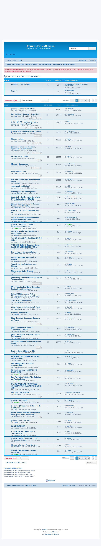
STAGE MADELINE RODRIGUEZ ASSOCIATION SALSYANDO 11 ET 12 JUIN (26, 386)
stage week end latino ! (20, 186)
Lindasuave (70, 131)
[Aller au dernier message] (75, 108)
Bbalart (16, 249)
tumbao (16, 402)
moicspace (70, 114)
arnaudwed (70, 405)
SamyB (16, 422)
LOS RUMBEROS (18, 426)
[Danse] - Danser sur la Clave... (23, 109)
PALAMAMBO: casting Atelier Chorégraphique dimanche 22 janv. (25, 295)
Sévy (15, 353)
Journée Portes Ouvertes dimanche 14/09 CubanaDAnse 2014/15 (25, 198)
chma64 (69, 179)
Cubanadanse (18, 201)
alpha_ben (17, 297)
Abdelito (16, 235)
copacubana (18, 309)
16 (38, 118)
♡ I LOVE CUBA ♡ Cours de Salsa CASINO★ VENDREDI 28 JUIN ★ (25, 246)
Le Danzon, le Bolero (19, 156)
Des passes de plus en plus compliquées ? (22, 364)
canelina (16, 428)
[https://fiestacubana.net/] (15, 47)
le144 (15, 188)
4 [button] (85, 101)
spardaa (16, 193)
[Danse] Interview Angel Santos (24, 445)
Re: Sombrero (69, 90)
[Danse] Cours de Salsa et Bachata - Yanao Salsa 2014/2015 (25, 205)
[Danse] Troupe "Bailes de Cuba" (24, 438)
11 (38, 128)
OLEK (69, 146)
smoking (16, 314)
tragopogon (17, 338)
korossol (16, 125)
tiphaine (16, 268)
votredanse (17, 254)
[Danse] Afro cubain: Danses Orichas (26, 132)
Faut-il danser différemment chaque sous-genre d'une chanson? (25, 414)
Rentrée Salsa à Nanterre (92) (23, 351)
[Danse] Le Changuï (19, 400)
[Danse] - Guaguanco (19, 164)
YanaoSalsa (17, 207)
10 (35, 128)
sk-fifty (69, 341)
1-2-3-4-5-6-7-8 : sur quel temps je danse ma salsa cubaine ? (24, 123)
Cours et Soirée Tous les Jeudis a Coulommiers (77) (25, 232)
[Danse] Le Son (17, 139)
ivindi (15, 345)
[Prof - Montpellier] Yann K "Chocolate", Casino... (22, 329)
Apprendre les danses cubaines (22, 76)
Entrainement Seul (18, 172)
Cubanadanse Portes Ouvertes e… (76, 84)
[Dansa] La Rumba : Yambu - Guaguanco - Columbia (22, 225)
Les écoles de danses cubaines (24, 252)
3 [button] (82, 101)
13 (30, 118)
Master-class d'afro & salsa (22, 271)
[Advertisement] (50, 20)
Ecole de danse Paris (19, 313)
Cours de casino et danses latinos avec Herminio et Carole (25, 219)
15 (35, 118)
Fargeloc (70, 171)
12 (41, 128)
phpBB (44, 529)
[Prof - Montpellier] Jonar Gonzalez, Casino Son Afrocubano (25, 288)
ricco (15, 116)
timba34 (16, 261)
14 (32, 118)
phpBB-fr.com (54, 532)
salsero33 (17, 173)
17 (41, 118)
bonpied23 (17, 183)
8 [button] (93, 101)
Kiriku (15, 110)
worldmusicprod (19, 221)
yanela (69, 420)
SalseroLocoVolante (73, 392)
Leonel (16, 228)
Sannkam (70, 85)
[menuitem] (19, 60)
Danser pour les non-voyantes (23, 192)
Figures (14, 91)
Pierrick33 (70, 108)
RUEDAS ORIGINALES (20, 393)
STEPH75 (17, 389)
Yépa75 (16, 360)
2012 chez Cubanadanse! (21, 301)
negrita (69, 92)
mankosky (17, 447)
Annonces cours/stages (20, 84)
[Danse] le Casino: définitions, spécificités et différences (23, 148)
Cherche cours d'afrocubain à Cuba (25, 307)
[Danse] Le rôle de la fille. (21, 421)
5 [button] (88, 101)
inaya (15, 242)
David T (69, 307)
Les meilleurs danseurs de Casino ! (25, 114)
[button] (72, 100)
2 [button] (79, 101)
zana (15, 435)
